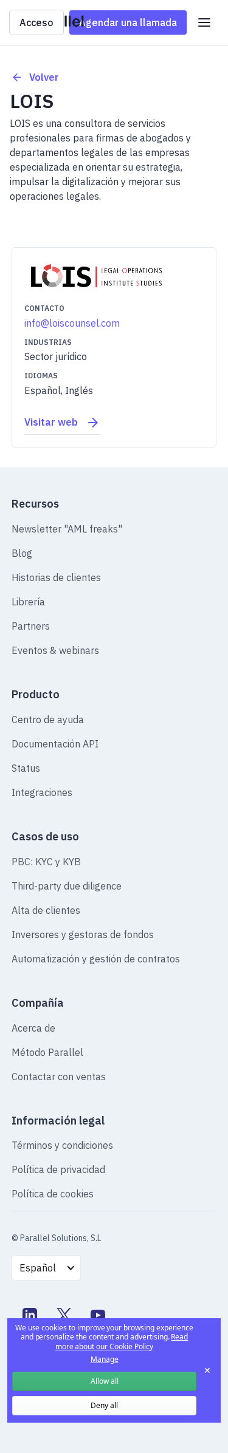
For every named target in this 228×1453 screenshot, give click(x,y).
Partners (31, 626)
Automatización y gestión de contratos (96, 959)
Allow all (105, 1381)
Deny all (104, 1405)
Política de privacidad (58, 1169)
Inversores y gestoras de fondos (83, 934)
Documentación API (55, 744)
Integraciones (42, 792)
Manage (105, 1359)
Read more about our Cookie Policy (121, 1342)
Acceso (36, 22)
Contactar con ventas (59, 1076)
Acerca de (33, 1028)
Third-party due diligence (67, 886)
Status (26, 768)
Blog (22, 553)
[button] (204, 22)
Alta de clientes (46, 910)
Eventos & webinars (55, 650)
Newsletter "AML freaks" (67, 529)
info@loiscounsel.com (72, 323)
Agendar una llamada (128, 22)
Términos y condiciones (62, 1145)
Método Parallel (47, 1052)
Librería (28, 602)
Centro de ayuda (48, 719)
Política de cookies (53, 1194)
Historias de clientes (56, 577)
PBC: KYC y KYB (46, 862)
